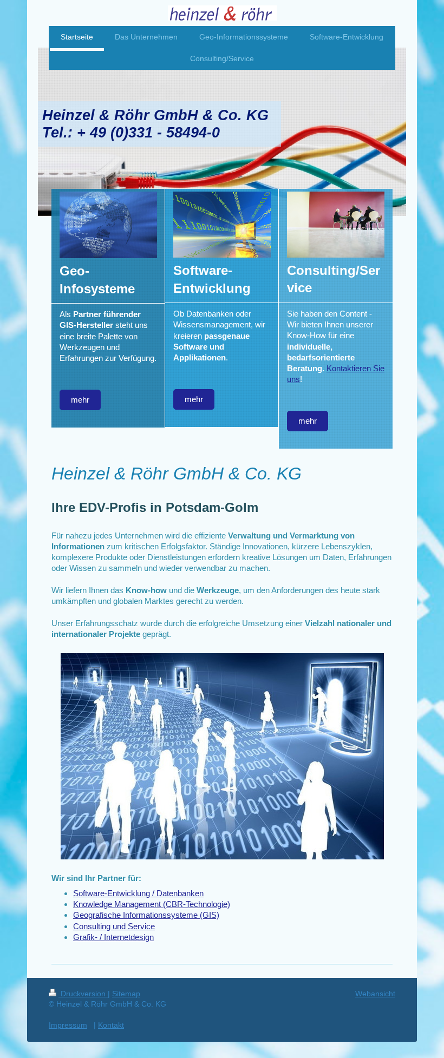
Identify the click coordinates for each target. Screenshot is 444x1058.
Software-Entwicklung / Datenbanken (138, 893)
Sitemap (126, 993)
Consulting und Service (114, 926)
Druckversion (83, 993)
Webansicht (375, 993)
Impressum (68, 1025)
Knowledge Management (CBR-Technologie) (151, 904)
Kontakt (111, 1025)
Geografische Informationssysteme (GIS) (146, 914)
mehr (80, 399)
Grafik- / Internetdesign (113, 937)
